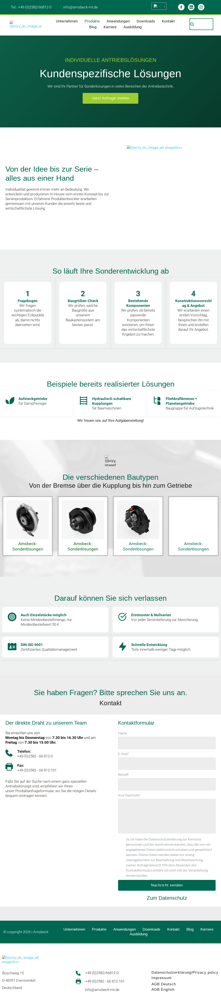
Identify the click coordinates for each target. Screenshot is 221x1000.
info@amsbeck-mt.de (80, 7)
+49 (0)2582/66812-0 (34, 7)
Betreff (123, 774)
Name (122, 733)
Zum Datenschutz (167, 898)
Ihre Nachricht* (129, 795)
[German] (157, 6)
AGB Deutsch (164, 984)
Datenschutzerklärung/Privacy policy (185, 972)
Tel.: (14, 7)
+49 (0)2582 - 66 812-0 (35, 756)
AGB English (163, 989)
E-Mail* (123, 754)
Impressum (162, 978)
